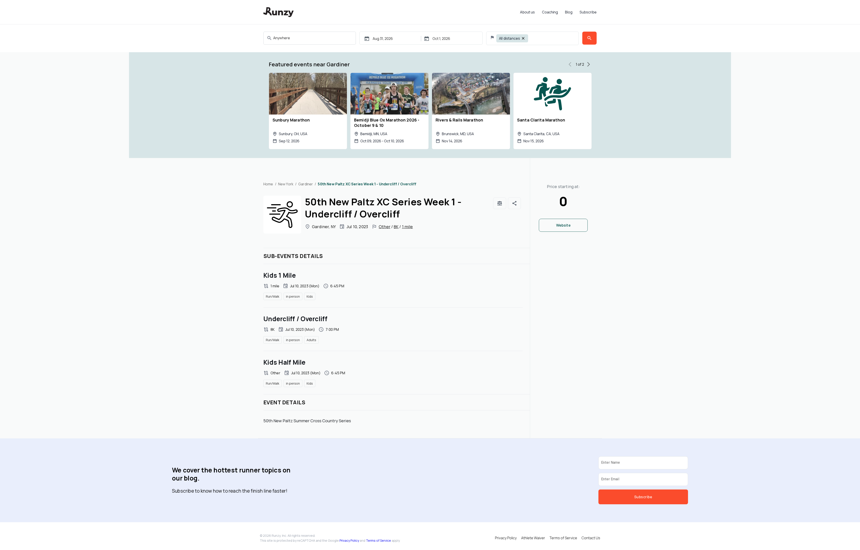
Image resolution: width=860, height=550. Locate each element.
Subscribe (588, 12)
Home (268, 184)
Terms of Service (378, 540)
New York (285, 184)
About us (527, 12)
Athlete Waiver (533, 537)
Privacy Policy (349, 540)
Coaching (550, 12)
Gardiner (305, 184)
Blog (568, 12)
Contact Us (591, 537)
